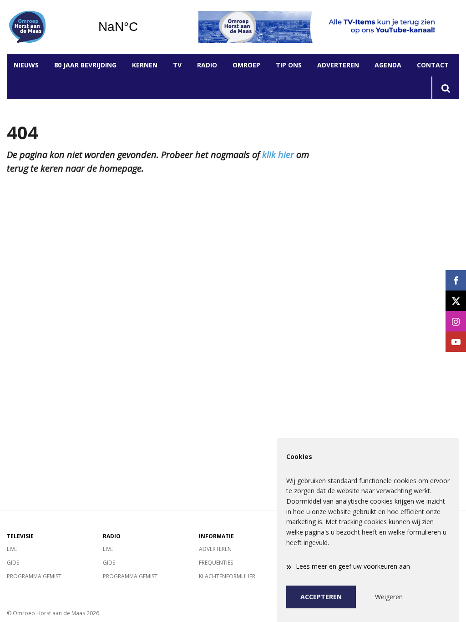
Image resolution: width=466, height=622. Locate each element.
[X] (456, 301)
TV (177, 65)
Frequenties (216, 562)
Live (12, 549)
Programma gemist (34, 576)
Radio (207, 65)
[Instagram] (456, 321)
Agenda (388, 65)
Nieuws (26, 65)
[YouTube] (456, 341)
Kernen (144, 65)
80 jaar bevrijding (85, 65)
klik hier (278, 154)
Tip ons (289, 65)
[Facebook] (456, 280)
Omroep (246, 65)
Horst (141, 27)
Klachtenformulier (227, 576)
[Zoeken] (445, 87)
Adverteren (338, 65)
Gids (13, 562)
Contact (433, 65)
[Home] (45, 26)
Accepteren (321, 596)
